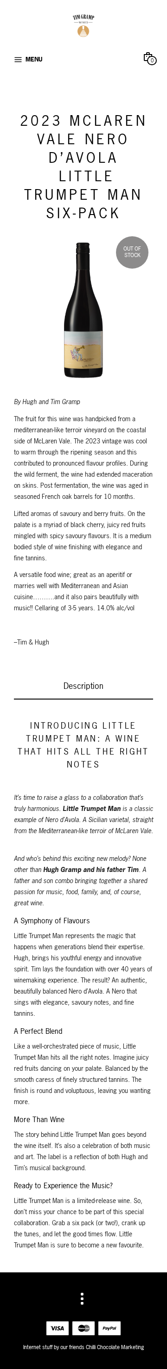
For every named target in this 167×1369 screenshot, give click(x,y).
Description (83, 686)
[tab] (83, 687)
